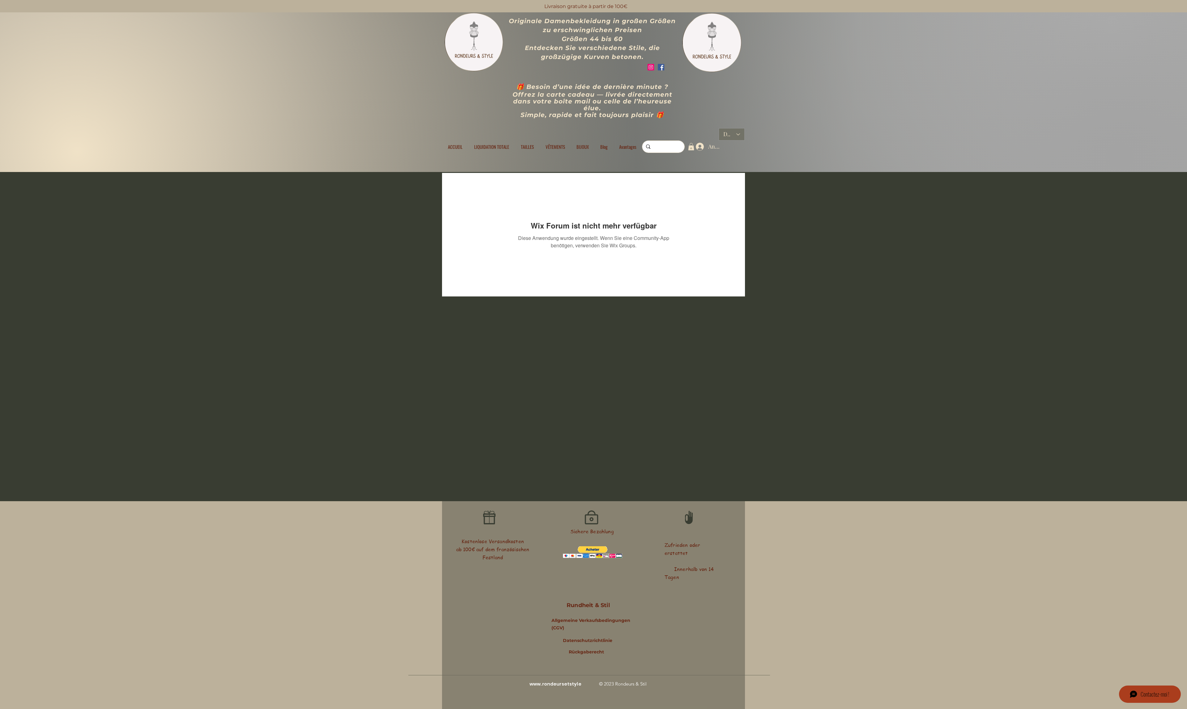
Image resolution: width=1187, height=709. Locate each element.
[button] (527, 146)
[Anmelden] (698, 146)
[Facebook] (661, 67)
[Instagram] (651, 67)
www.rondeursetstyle (555, 684)
